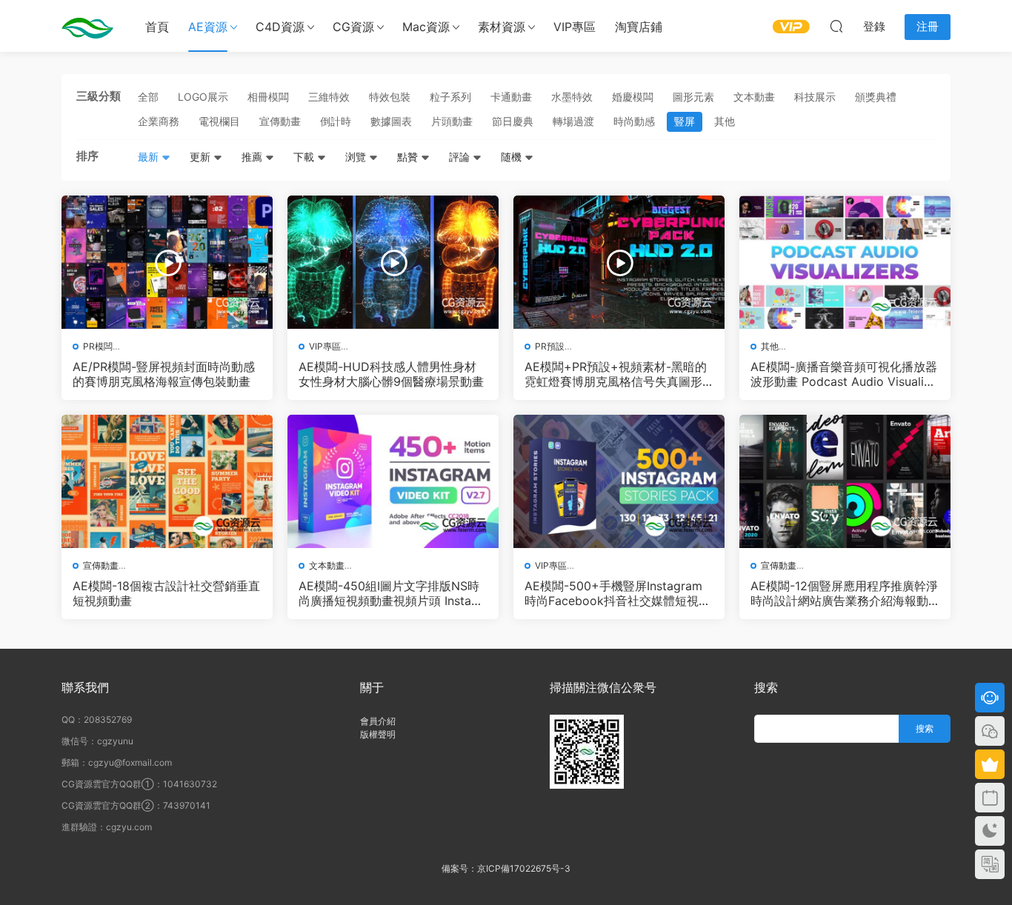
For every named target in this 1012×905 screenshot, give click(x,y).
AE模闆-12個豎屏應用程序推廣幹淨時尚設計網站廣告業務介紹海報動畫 (844, 593)
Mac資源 (426, 26)
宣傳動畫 (280, 121)
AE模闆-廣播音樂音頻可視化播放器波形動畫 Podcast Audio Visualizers (843, 374)
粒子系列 (450, 96)
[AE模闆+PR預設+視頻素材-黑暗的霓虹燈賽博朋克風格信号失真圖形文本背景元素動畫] (619, 262)
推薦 (253, 156)
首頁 (157, 26)
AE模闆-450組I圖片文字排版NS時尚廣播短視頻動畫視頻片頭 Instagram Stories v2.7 (391, 593)
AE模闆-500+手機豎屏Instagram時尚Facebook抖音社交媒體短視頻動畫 (617, 593)
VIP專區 (574, 26)
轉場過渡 (573, 121)
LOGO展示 (203, 96)
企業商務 (158, 121)
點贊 (409, 156)
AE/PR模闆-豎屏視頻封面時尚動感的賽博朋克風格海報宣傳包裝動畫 (164, 374)
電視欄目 (219, 121)
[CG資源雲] (87, 26)
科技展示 (815, 96)
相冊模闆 (268, 96)
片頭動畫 (452, 121)
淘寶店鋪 (638, 26)
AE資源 (207, 26)
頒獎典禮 (875, 96)
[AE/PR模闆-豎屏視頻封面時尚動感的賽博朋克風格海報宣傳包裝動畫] (167, 262)
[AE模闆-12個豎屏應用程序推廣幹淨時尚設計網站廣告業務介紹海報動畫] (845, 481)
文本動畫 (754, 96)
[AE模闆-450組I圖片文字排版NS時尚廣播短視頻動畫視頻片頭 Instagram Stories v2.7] (393, 481)
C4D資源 (280, 26)
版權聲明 (378, 734)
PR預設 (550, 346)
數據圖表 (391, 121)
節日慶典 (512, 121)
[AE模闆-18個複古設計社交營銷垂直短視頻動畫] (167, 481)
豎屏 (684, 121)
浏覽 (357, 156)
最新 (150, 156)
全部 (148, 96)
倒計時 (335, 121)
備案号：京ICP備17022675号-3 (506, 868)
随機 (513, 156)
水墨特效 (572, 96)
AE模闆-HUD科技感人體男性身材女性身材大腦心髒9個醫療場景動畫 (391, 374)
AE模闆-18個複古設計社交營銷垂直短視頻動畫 (166, 593)
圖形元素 (693, 96)
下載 (305, 156)
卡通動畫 (511, 96)
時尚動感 (634, 121)
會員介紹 (378, 721)
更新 (201, 156)
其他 (724, 121)
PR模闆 (98, 346)
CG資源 (353, 26)
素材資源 (501, 26)
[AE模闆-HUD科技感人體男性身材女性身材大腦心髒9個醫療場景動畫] (393, 262)
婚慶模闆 (632, 96)
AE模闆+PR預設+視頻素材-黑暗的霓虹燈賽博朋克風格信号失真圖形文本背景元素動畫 (616, 374)
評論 (461, 156)
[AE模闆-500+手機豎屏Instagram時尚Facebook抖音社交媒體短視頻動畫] (619, 481)
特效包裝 (389, 96)
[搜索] (836, 25)
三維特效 (329, 96)
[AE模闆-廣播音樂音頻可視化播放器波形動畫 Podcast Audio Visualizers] (845, 262)
